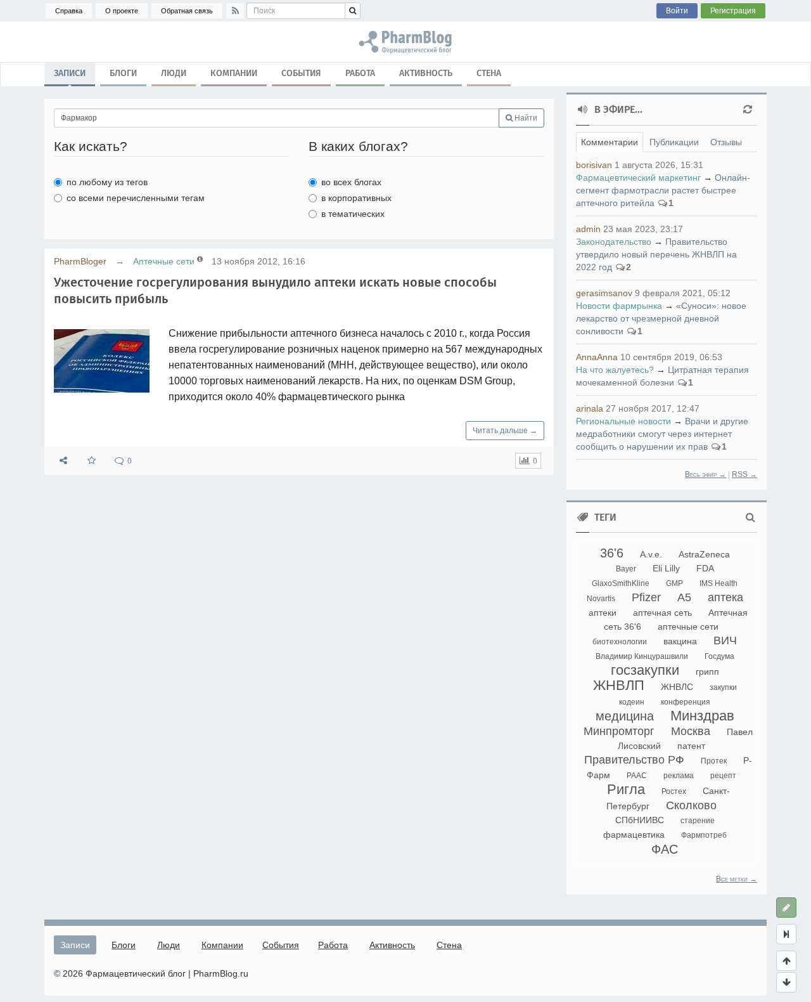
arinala (589, 408)
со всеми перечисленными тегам (136, 198)
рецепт (723, 775)
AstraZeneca (704, 554)
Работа (360, 73)
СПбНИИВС (639, 820)
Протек (714, 761)
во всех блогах (351, 182)
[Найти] (353, 11)
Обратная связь (187, 11)
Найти (525, 118)
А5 (684, 597)
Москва (690, 731)
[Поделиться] (63, 461)
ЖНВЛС (677, 687)
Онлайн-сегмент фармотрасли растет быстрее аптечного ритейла (663, 190)
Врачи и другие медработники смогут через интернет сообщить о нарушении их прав (662, 434)
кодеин (631, 702)
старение (697, 820)
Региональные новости (623, 421)
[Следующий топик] (786, 982)
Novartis (601, 598)
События (301, 73)
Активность (425, 73)
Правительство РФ (634, 759)
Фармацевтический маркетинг (638, 177)
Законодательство (613, 242)
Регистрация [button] (733, 10)
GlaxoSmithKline (620, 583)
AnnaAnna (597, 357)
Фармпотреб (704, 835)
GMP (674, 583)
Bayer (626, 568)
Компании (233, 73)
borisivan (594, 165)
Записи (70, 73)
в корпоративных (356, 198)
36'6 (611, 553)
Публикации (674, 142)
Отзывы (726, 142)
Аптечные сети (164, 261)
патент (691, 746)
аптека (725, 597)
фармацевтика (634, 835)
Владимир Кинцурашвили (642, 656)
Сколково (691, 805)
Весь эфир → (705, 474)
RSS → (744, 474)
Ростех (673, 791)
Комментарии (609, 142)
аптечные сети (688, 626)
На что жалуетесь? (615, 370)
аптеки (602, 613)
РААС (637, 775)
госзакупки (645, 670)
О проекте (121, 11)
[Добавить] (786, 907)
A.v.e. (651, 554)
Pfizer (646, 597)
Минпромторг (619, 731)
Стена (488, 73)
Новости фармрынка (619, 306)
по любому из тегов (107, 182)
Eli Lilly (666, 568)
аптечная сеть (662, 613)
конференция (685, 702)
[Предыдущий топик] (786, 961)
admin (588, 229)
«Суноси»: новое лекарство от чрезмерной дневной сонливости (661, 318)
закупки (723, 687)
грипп (707, 672)
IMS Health (718, 583)
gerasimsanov (604, 293)
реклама (678, 775)
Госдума (719, 656)
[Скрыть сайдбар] (786, 934)
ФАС (664, 849)
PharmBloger (80, 261)
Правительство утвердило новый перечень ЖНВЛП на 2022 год (656, 254)
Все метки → (736, 879)
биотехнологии (619, 641)
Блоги (123, 73)
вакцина (680, 641)
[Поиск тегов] (750, 517)
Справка (68, 11)
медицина (625, 716)
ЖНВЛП (618, 685)
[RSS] (235, 10)
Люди (173, 73)
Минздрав (702, 716)
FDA (705, 568)
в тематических (353, 214)
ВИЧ (725, 640)
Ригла (626, 789)
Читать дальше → (505, 430)
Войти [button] (677, 10)
